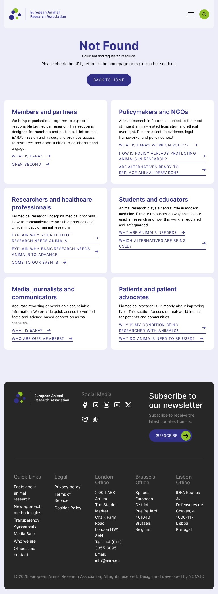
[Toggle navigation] (191, 14)
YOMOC (196, 576)
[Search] (204, 14)
